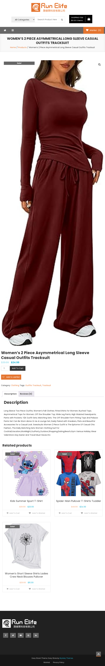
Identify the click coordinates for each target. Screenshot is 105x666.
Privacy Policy (58, 662)
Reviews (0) (26, 393)
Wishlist (46, 662)
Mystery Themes (66, 658)
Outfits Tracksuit (33, 385)
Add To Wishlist (38, 513)
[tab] (10, 394)
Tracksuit (46, 385)
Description (10, 393)
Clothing (15, 385)
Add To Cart (17, 368)
